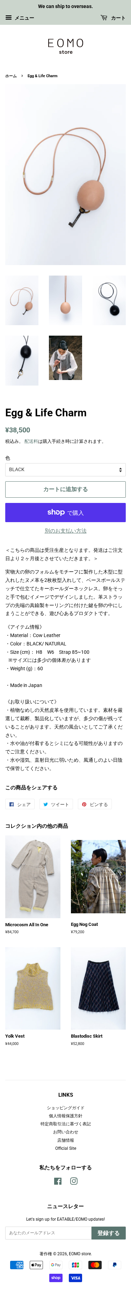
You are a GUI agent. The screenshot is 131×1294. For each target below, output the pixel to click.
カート (118, 18)
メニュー (24, 18)
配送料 (31, 441)
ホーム (11, 76)
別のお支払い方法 (66, 531)
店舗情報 (65, 1140)
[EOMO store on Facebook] (58, 1182)
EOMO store (80, 1253)
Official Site (65, 1148)
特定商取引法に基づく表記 (66, 1123)
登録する (108, 1233)
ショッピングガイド (66, 1107)
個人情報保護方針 (65, 1115)
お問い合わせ (65, 1131)
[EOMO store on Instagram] (74, 1182)
